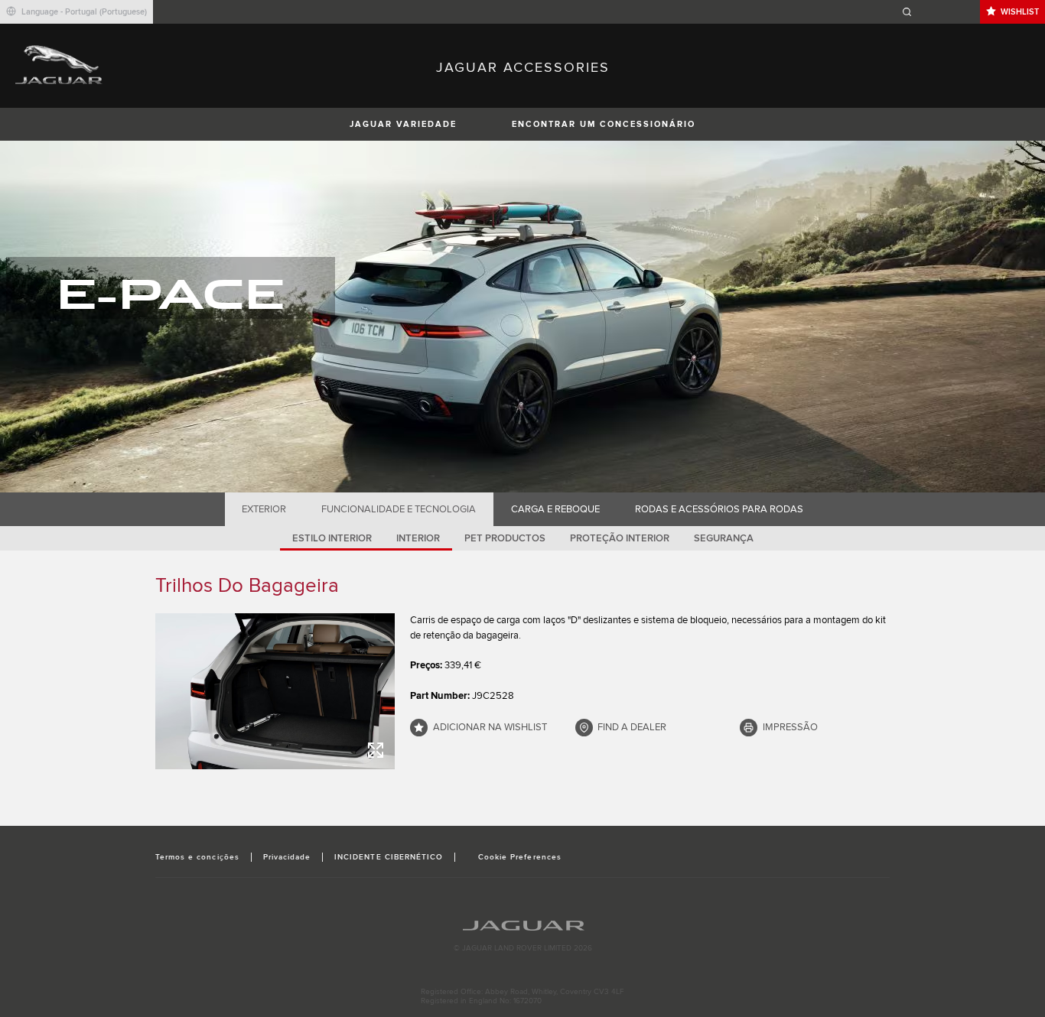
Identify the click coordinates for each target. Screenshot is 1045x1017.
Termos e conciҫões (197, 857)
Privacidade (287, 857)
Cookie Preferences (520, 857)
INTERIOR (418, 538)
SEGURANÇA (724, 538)
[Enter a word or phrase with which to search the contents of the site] (938, 12)
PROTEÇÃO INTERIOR (619, 538)
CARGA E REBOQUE (555, 509)
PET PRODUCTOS (504, 538)
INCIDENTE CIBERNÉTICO (388, 857)
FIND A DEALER (631, 727)
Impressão (790, 727)
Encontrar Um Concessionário (603, 124)
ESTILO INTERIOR (332, 538)
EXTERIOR (264, 509)
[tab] (264, 509)
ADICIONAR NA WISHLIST (490, 727)
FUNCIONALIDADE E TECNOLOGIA (398, 509)
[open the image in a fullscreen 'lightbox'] (275, 691)
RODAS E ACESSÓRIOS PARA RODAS (719, 509)
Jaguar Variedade (403, 124)
